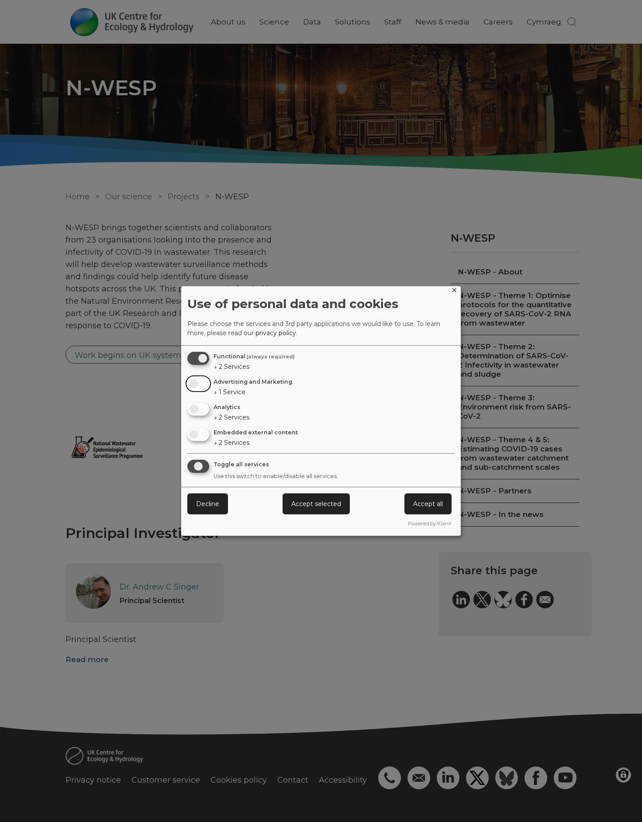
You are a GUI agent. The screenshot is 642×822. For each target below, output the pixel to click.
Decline (207, 504)
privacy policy (275, 333)
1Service (229, 392)
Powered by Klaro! (429, 523)
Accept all (428, 504)
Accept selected (316, 504)
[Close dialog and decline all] (454, 291)
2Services (231, 367)
